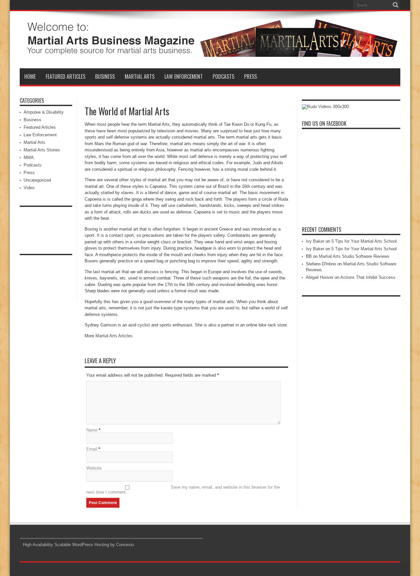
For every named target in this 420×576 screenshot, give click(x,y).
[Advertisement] (46, 225)
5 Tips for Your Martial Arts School (364, 241)
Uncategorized (37, 180)
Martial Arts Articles (114, 335)
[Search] (395, 5)
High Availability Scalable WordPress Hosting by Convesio (78, 544)
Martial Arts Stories (42, 149)
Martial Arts (140, 76)
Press (250, 76)
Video (29, 187)
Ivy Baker (315, 241)
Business (105, 76)
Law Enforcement (183, 76)
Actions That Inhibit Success (367, 277)
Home (30, 76)
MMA (29, 157)
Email (91, 449)
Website (94, 468)
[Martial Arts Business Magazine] (210, 52)
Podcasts (223, 76)
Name (91, 430)
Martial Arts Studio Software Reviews (354, 256)
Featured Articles (65, 76)
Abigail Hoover (319, 277)
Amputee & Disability (44, 112)
